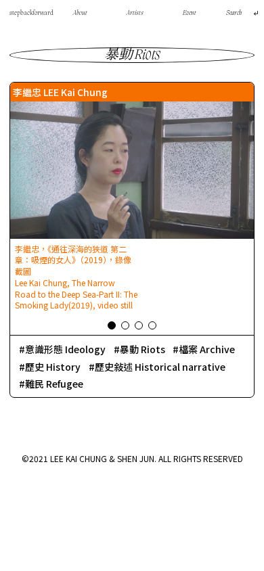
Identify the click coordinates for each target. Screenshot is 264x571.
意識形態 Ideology (65, 349)
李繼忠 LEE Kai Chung (60, 92)
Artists (135, 13)
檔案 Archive (207, 349)
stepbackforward (31, 13)
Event (189, 13)
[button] (112, 325)
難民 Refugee (54, 383)
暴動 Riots (142, 349)
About (80, 13)
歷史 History (53, 366)
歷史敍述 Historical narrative (160, 366)
